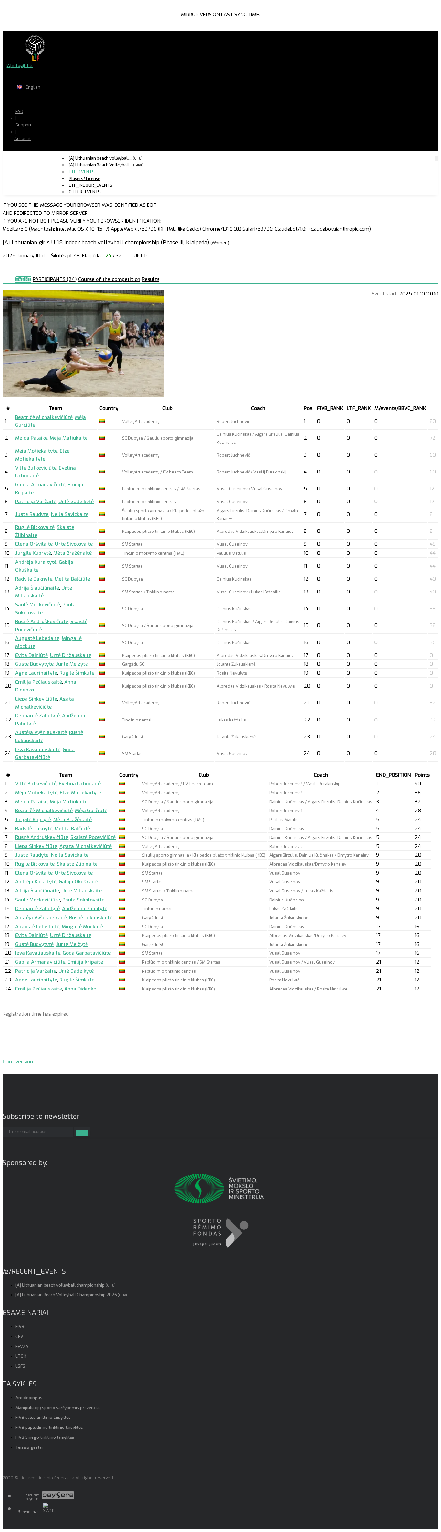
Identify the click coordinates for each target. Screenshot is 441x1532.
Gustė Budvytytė (34, 664)
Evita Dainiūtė (31, 655)
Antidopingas (28, 1397)
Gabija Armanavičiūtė (40, 485)
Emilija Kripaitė (85, 962)
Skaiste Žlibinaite (77, 864)
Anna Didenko (80, 989)
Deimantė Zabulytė (37, 715)
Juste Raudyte (32, 514)
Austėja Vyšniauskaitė (41, 732)
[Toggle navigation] (436, 158)
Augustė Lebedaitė (37, 638)
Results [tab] (150, 279)
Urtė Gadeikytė (76, 501)
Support (23, 125)
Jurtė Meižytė (72, 664)
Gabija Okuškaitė (78, 882)
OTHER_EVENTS (85, 191)
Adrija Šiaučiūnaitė (37, 588)
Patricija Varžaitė (35, 501)
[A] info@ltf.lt (19, 65)
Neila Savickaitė (69, 514)
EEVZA (21, 1346)
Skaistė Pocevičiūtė (93, 837)
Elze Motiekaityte (80, 793)
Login (39, 151)
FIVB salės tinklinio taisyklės (43, 1417)
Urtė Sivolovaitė (74, 544)
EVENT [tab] (23, 279)
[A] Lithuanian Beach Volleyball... (106, 165)
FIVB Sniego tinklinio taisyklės (44, 1437)
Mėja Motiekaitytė (36, 451)
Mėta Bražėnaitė (72, 553)
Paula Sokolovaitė (83, 900)
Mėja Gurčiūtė (91, 810)
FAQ (19, 111)
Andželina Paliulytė (84, 908)
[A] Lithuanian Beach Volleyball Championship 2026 (71, 1295)
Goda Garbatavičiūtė (87, 953)
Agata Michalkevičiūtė (85, 846)
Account (22, 138)
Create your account (42, 161)
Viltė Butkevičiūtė (35, 468)
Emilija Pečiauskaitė (38, 682)
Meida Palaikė (31, 438)
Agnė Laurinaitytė (36, 673)
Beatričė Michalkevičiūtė (44, 417)
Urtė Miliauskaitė (81, 891)
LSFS (20, 1366)
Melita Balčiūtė (72, 579)
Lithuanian (55, 100)
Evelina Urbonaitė (80, 784)
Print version (18, 1062)
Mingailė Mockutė (82, 926)
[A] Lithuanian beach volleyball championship (65, 1285)
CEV (19, 1336)
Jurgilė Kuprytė (33, 553)
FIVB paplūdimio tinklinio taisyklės (49, 1427)
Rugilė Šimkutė (76, 673)
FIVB (19, 1326)
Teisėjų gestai (29, 1447)
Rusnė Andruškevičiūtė (41, 621)
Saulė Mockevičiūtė (37, 605)
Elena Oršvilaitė (34, 544)
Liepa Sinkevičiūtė (36, 699)
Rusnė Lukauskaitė (90, 917)
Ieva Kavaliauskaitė (37, 749)
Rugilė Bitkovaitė (35, 527)
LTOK (20, 1356)
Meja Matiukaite (69, 438)
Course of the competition (109, 279)
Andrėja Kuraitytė (35, 562)
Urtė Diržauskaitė (70, 655)
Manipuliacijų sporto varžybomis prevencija (57, 1407)
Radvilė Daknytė (33, 579)
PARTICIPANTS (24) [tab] (55, 279)
